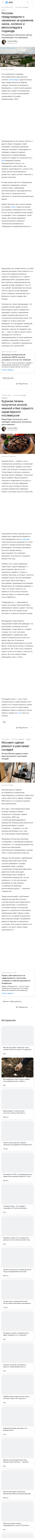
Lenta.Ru (21, 739)
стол (19, 713)
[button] (17, 57)
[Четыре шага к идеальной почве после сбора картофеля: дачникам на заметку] (17, 1294)
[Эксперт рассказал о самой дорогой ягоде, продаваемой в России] (17, 1263)
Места (4, 10)
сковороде (25, 539)
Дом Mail (25, 7)
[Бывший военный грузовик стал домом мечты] (17, 1421)
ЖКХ (3, 161)
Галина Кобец (12, 41)
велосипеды (13, 80)
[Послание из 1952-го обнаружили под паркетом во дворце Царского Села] (17, 1168)
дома (13, 207)
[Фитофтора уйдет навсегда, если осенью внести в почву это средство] (17, 1041)
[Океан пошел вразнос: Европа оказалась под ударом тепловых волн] (17, 1136)
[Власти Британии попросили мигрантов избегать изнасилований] (17, 1485)
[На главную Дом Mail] (10, 2)
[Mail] (6, 2)
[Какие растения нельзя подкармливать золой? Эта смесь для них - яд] (17, 1517)
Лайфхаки (5, 398)
